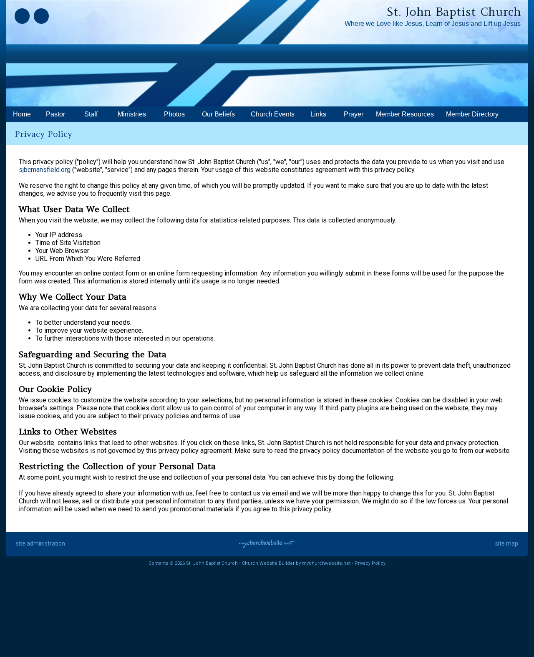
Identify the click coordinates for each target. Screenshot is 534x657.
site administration (40, 543)
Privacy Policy (370, 563)
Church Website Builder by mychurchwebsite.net (296, 563)
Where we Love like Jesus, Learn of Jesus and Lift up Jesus (433, 23)
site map (506, 543)
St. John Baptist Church (454, 11)
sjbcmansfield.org (45, 170)
